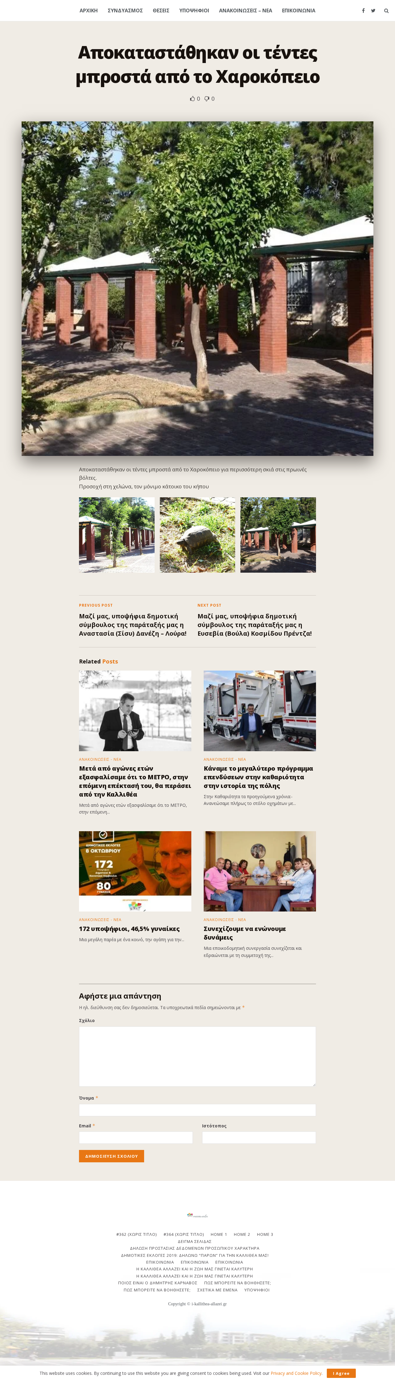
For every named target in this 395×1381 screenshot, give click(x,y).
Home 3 (265, 1234)
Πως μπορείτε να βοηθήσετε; (237, 1283)
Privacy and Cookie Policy (296, 1373)
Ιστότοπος (214, 1126)
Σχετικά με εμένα (218, 1290)
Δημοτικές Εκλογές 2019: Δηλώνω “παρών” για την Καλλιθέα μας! (195, 1255)
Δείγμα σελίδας (195, 1241)
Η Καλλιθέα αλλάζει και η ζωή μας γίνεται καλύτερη (194, 1269)
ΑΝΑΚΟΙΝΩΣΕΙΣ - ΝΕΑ (100, 759)
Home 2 (242, 1234)
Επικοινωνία (195, 1262)
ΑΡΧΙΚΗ (89, 10)
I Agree (341, 1373)
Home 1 (219, 1234)
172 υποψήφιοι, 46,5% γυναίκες (129, 928)
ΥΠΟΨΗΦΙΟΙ (194, 10)
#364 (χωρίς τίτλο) (184, 1234)
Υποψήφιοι (257, 1290)
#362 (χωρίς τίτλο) (136, 1234)
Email (87, 1126)
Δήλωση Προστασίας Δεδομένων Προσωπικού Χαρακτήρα (195, 1248)
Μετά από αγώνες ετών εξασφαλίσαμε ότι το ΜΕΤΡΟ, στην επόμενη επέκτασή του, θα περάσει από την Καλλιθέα (135, 781)
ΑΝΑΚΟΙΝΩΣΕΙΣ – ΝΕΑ (245, 10)
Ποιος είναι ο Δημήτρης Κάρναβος (158, 1283)
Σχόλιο (87, 1020)
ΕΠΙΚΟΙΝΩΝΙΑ (298, 10)
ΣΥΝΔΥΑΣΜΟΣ (125, 10)
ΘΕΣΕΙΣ (161, 10)
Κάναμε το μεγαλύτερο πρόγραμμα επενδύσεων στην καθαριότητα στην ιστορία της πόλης (258, 777)
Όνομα (88, 1098)
